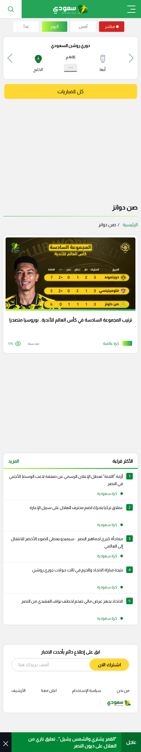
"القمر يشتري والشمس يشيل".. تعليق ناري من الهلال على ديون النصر (72, 742)
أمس (83, 26)
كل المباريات (70, 91)
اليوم (55, 26)
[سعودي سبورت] (70, 9)
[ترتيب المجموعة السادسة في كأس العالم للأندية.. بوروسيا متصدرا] (68, 294)
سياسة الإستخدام (86, 690)
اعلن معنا (49, 690)
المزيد (13, 461)
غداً (26, 26)
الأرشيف (18, 690)
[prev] (131, 58)
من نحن (123, 690)
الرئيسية (130, 224)
